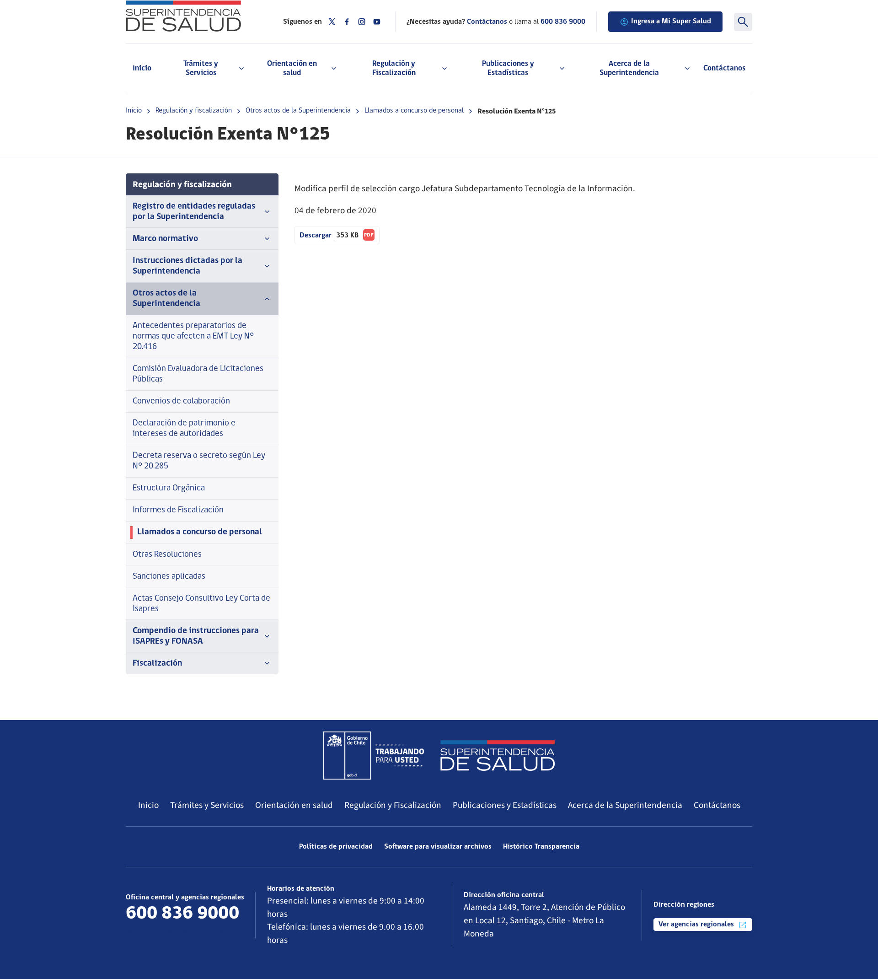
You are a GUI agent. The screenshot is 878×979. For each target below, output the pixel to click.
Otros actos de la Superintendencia (298, 110)
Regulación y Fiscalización (392, 805)
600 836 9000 (563, 22)
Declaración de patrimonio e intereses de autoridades (184, 428)
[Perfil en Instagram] (362, 22)
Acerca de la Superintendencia (625, 805)
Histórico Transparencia (541, 846)
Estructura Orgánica (169, 488)
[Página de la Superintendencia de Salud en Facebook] (347, 22)
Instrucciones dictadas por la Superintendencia (187, 266)
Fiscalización (157, 663)
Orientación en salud (294, 805)
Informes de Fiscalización (178, 510)
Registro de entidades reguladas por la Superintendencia (194, 211)
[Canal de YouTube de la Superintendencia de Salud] (377, 22)
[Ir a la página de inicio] (193, 16)
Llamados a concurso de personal (414, 110)
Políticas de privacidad (336, 846)
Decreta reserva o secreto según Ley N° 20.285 (199, 461)
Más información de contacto (181, 931)
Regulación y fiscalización (193, 110)
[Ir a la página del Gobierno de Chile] (373, 755)
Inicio (142, 68)
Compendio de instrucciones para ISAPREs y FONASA (196, 636)
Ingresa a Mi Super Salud (671, 21)
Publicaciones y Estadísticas (505, 805)
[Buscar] (743, 22)
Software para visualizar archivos (438, 846)
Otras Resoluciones (167, 554)
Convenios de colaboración (181, 401)
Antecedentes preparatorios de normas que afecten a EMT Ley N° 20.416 (193, 336)
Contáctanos (724, 68)
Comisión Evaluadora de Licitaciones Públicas (198, 374)
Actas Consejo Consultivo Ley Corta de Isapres (201, 603)
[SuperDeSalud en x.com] (332, 22)
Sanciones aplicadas (169, 576)
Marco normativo (165, 239)
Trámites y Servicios (207, 805)
